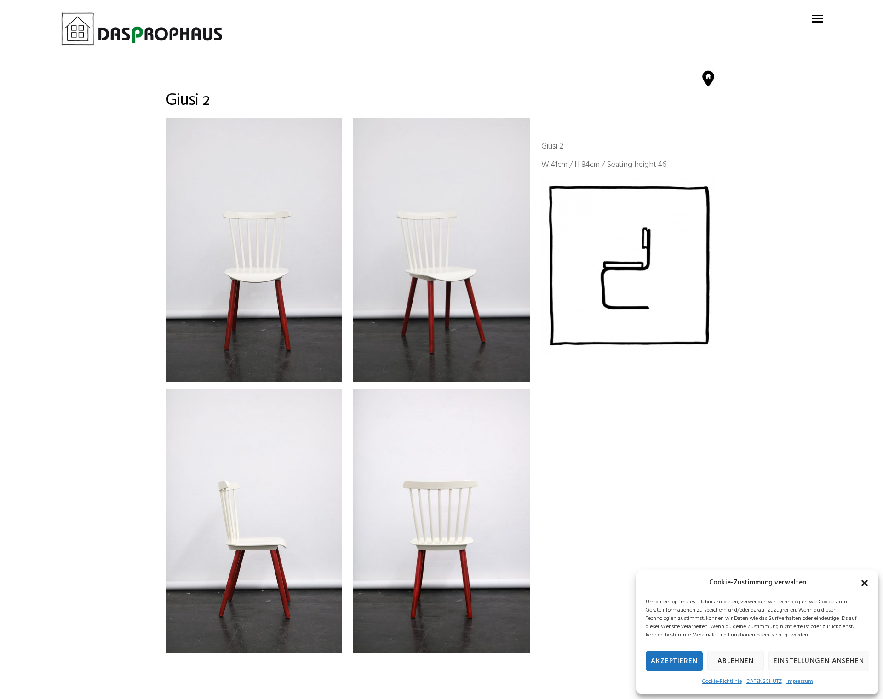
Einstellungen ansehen (819, 661)
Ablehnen (735, 661)
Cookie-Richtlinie (722, 681)
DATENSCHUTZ (764, 681)
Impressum (799, 681)
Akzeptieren (674, 661)
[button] (864, 583)
